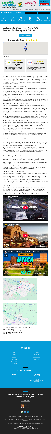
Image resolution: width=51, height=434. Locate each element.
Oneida (37, 419)
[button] (31, 13)
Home (14, 9)
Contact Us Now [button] (44, 4)
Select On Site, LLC (29, 426)
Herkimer (17, 419)
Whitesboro (25, 420)
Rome (41, 419)
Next (46, 66)
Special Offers (37, 9)
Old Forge (33, 419)
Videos (21, 9)
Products (26, 9)
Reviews (17, 9)
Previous (5, 66)
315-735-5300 (25, 401)
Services (31, 9)
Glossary (14, 363)
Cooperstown (11, 419)
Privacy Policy (14, 361)
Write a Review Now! (25, 35)
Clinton (6, 419)
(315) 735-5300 (7, 333)
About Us (48, 9)
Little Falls (22, 419)
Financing (43, 9)
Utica (44, 419)
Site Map (37, 361)
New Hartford (27, 419)
